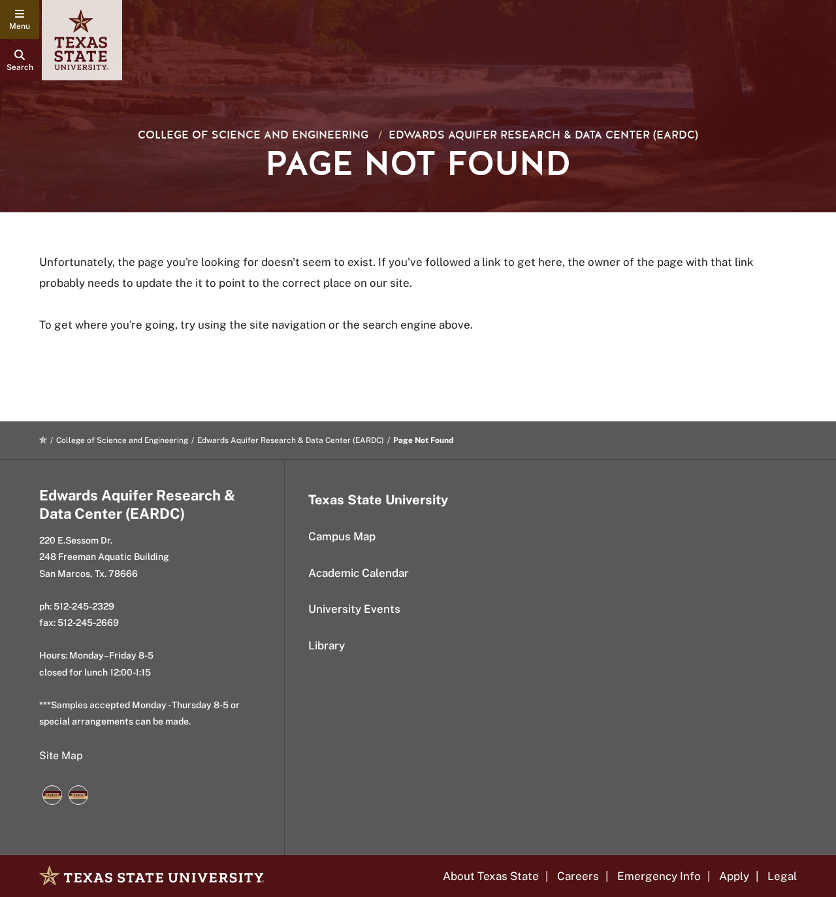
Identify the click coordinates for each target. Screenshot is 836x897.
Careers (578, 876)
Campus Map (342, 536)
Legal (782, 876)
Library (326, 645)
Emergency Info (659, 876)
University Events (354, 608)
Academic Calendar (358, 572)
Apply (734, 876)
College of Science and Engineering (253, 134)
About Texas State (491, 876)
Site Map (61, 755)
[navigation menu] (19, 19)
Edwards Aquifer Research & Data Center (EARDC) (543, 134)
